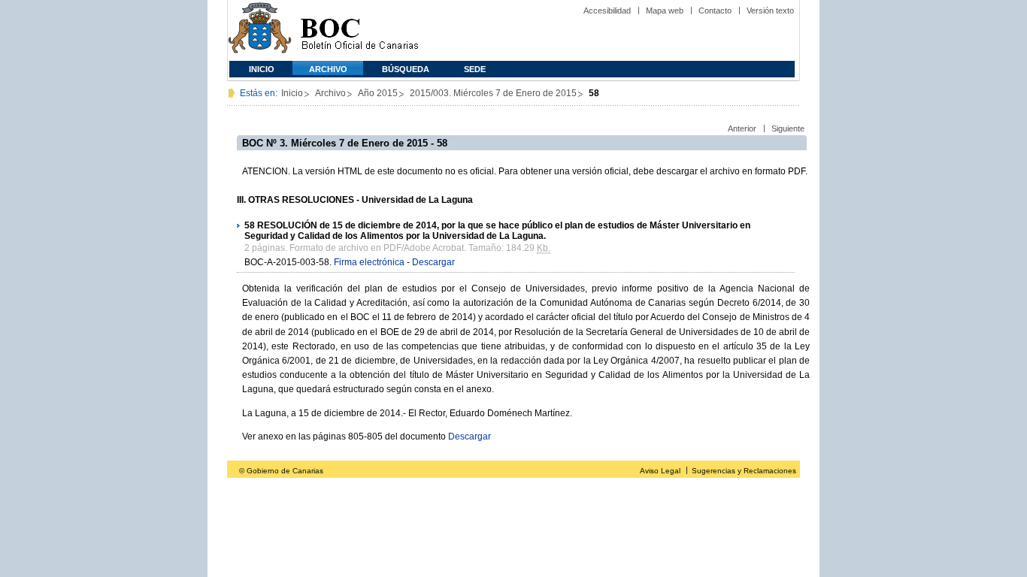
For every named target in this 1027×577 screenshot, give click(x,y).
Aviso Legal (660, 471)
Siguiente (787, 128)
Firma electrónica (369, 262)
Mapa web (664, 10)
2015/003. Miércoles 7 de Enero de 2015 (493, 93)
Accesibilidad (607, 10)
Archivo (328, 69)
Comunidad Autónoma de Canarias (260, 30)
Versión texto (770, 10)
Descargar (433, 262)
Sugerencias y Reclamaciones (744, 471)
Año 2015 (378, 93)
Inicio (261, 69)
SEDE (475, 69)
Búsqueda (405, 69)
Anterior (742, 128)
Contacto (715, 10)
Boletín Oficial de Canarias (359, 30)
